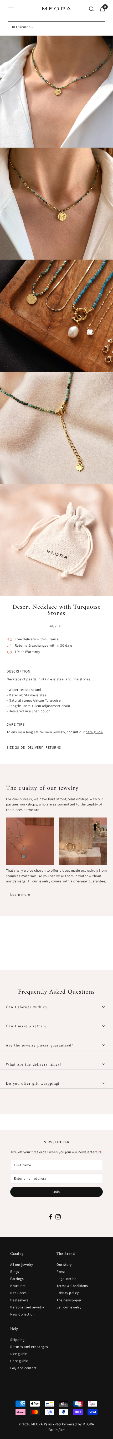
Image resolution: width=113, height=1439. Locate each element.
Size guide (18, 1353)
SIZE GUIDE (16, 747)
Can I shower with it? (27, 1007)
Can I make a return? (26, 1026)
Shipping (17, 1339)
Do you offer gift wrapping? (33, 1083)
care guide (94, 732)
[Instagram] (58, 1216)
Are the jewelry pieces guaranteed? (39, 1045)
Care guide (19, 1360)
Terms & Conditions (72, 1285)
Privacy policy (67, 1292)
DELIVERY (35, 747)
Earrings (17, 1278)
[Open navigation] (11, 9)
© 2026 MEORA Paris (35, 1424)
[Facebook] (50, 1216)
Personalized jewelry (27, 1307)
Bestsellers (19, 1300)
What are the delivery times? (33, 1064)
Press (61, 1271)
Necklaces (18, 1292)
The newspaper (69, 1300)
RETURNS (53, 747)
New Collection (22, 1314)
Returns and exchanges (29, 1346)
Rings (14, 1271)
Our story (64, 1264)
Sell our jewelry (68, 1307)
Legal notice (66, 1278)
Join (56, 1191)
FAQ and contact (23, 1367)
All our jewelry (21, 1264)
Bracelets (18, 1285)
